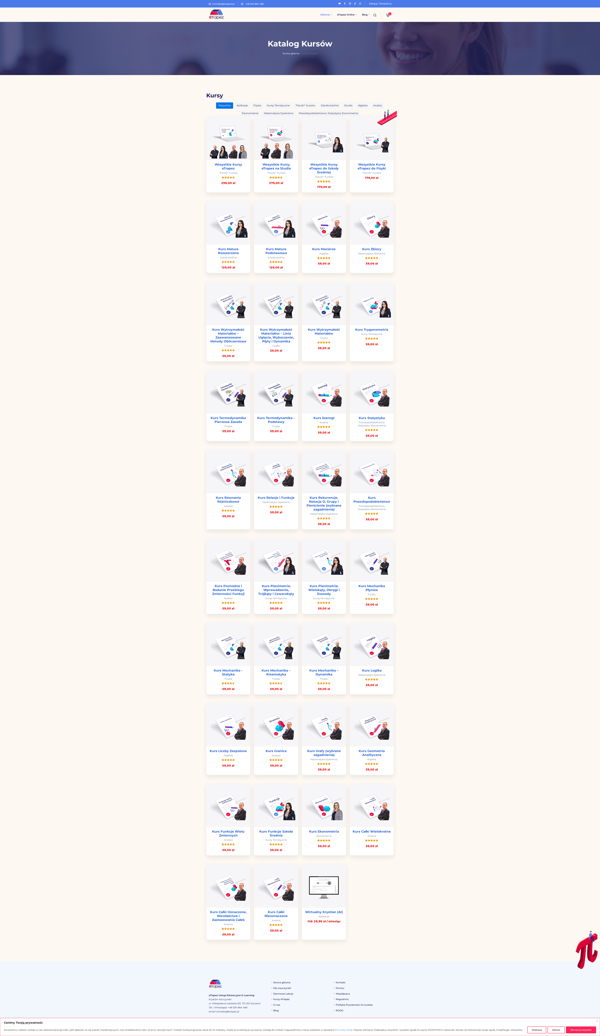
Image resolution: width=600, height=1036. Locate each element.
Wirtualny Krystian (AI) (324, 912)
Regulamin (342, 999)
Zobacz (324, 885)
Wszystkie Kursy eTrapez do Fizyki (372, 166)
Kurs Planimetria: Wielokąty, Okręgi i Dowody (324, 590)
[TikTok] (355, 3)
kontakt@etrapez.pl (223, 4)
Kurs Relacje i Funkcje (276, 498)
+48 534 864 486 (254, 4)
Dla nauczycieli (282, 988)
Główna (325, 14)
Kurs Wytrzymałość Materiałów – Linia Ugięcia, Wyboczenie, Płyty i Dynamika (276, 335)
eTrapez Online (346, 14)
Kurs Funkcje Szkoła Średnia (276, 833)
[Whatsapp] (360, 3)
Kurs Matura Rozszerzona (228, 251)
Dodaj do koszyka (228, 138)
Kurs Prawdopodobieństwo (371, 499)
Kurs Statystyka (372, 418)
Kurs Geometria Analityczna (372, 753)
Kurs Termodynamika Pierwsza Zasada (228, 420)
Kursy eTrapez (281, 999)
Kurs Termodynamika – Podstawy (276, 420)
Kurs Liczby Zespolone (228, 751)
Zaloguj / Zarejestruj (380, 3)
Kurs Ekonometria (324, 831)
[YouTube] (340, 3)
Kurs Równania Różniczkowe (228, 499)
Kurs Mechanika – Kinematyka (276, 672)
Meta (349, 1029)
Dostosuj (537, 1029)
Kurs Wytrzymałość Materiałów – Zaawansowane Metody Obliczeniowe (228, 335)
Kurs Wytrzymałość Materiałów (324, 331)
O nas (276, 1004)
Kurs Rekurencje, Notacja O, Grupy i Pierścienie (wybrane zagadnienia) (324, 503)
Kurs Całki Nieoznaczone (276, 914)
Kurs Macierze (324, 249)
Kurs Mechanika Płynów (371, 588)
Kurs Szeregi (323, 418)
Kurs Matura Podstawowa (276, 251)
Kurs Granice (276, 751)
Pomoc (340, 988)
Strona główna (290, 53)
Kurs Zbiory (371, 249)
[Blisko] (597, 1021)
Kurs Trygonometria (371, 329)
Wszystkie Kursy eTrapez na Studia (276, 166)
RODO (339, 1010)
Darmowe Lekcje (283, 993)
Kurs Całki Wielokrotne (372, 831)
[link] (228, 154)
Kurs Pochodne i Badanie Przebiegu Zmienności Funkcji (228, 590)
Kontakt (340, 982)
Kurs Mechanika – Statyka (228, 672)
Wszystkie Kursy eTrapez (228, 166)
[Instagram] (350, 3)
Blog (365, 14)
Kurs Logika (372, 670)
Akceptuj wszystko (581, 1029)
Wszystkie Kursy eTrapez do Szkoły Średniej (324, 168)
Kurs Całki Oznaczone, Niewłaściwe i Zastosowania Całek (228, 916)
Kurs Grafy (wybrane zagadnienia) (324, 753)
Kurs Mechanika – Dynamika (323, 672)
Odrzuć (556, 1029)
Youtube (340, 1029)
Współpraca (343, 993)
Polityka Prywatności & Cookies (354, 1004)
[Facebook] (345, 3)
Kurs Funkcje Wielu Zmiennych (228, 833)
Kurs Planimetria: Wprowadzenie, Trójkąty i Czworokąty (276, 590)
